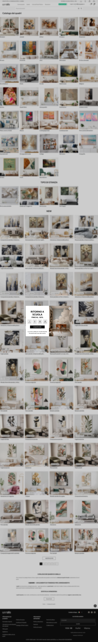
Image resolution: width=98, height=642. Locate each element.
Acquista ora (37, 327)
